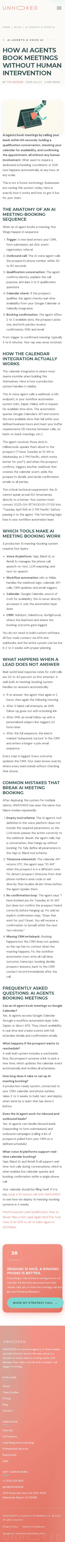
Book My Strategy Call (35, 1302)
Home (6, 27)
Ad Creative (10, 1436)
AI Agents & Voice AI (40, 27)
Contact (8, 1410)
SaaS (5, 1461)
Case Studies (11, 1392)
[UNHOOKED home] (20, 8)
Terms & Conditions (33, 1526)
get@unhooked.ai (13, 1487)
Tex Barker (15, 82)
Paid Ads (8, 1430)
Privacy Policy (10, 1526)
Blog (18, 27)
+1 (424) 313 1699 (13, 1481)
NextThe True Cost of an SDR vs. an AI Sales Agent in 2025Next (32, 1222)
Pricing (7, 1398)
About (6, 1386)
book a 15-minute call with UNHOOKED (34, 1194)
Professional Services (15, 1449)
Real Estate (9, 1455)
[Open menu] (59, 8)
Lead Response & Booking (18, 1442)
